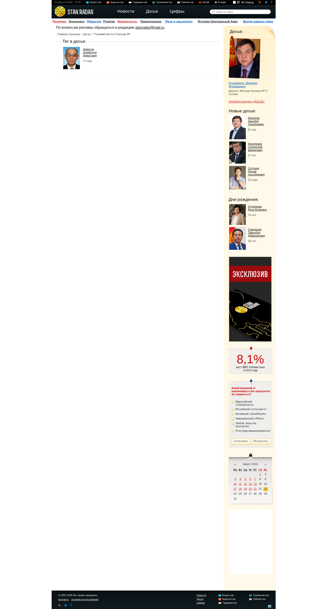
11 (240, 484)
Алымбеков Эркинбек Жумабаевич (243, 84)
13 (250, 484)
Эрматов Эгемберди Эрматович (90, 52)
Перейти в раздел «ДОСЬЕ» (247, 101)
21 (255, 488)
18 (240, 488)
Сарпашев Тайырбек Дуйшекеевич (256, 232)
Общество (94, 21)
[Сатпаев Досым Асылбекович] (237, 188)
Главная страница (68, 34)
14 (255, 484)
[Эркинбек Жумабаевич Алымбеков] (244, 57)
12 (245, 484)
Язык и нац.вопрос (179, 21)
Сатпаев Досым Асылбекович (256, 171)
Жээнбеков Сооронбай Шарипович (255, 147)
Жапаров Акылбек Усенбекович (256, 121)
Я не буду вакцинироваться (253, 430)
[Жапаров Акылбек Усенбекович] (237, 138)
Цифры (201, 602)
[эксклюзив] (250, 340)
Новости (201, 595)
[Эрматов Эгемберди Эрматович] (71, 68)
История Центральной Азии (218, 21)
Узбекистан (187, 2)
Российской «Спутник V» (251, 409)
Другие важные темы (258, 21)
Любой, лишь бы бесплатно (246, 425)
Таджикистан (140, 2)
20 (250, 488)
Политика (59, 21)
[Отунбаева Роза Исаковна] (237, 224)
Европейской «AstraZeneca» (245, 403)
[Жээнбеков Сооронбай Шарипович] (237, 162)
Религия (109, 21)
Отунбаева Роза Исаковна (257, 208)
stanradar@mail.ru (149, 27)
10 (235, 484)
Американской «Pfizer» (250, 418)
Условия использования (84, 599)
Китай (206, 2)
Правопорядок (150, 21)
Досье (87, 34)
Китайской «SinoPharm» (251, 413)
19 (245, 488)
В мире (222, 2)
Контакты (63, 599)
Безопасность (127, 21)
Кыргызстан (117, 2)
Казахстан (95, 2)
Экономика (76, 21)
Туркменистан (164, 2)
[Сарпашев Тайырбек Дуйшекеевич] (237, 248)
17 (235, 488)
